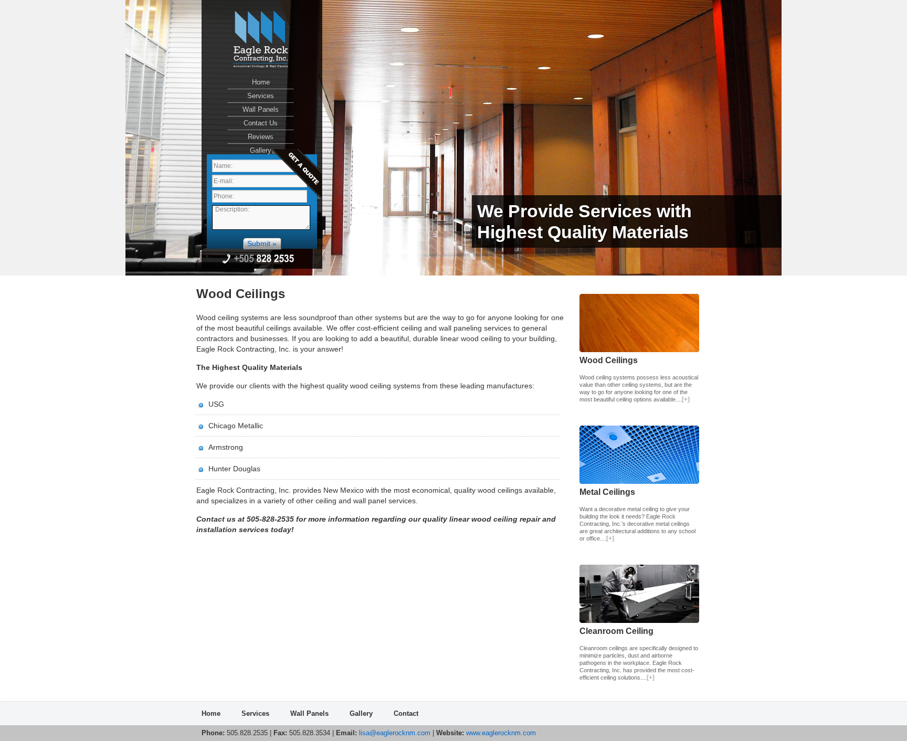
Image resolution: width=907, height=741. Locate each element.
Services (260, 96)
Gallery (260, 150)
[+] (686, 399)
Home (261, 82)
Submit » (262, 243)
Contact (406, 713)
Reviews (260, 137)
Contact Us (261, 123)
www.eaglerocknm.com (500, 733)
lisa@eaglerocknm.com (394, 733)
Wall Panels (260, 109)
